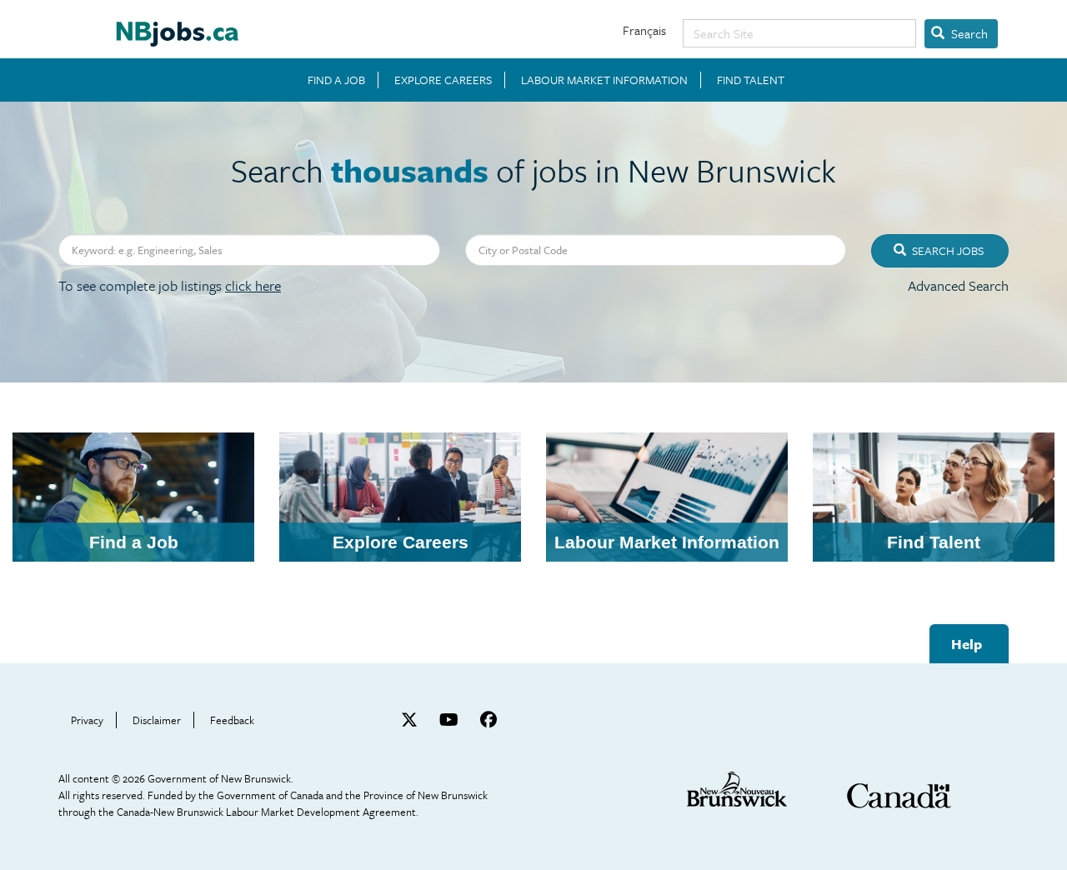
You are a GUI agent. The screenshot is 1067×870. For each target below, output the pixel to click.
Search (968, 33)
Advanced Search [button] (958, 285)
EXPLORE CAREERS (443, 80)
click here (253, 285)
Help (966, 643)
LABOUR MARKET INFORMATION (604, 80)
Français (644, 30)
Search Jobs (946, 250)
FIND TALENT (750, 80)
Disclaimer (157, 720)
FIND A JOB (336, 80)
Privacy (87, 720)
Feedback (232, 720)
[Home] (177, 28)
